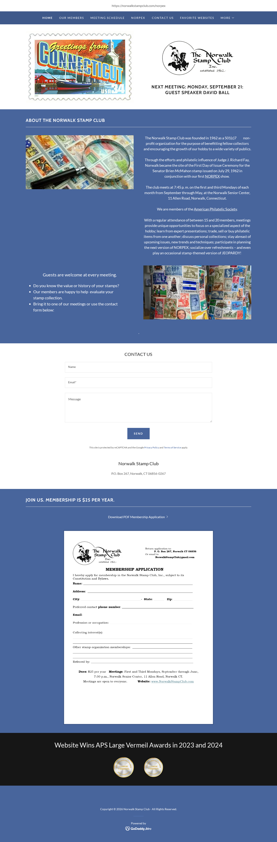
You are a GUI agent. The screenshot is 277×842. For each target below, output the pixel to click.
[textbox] (138, 367)
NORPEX (212, 176)
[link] (197, 60)
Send (138, 433)
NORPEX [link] (138, 17)
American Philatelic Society (215, 209)
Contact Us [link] (163, 17)
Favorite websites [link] (197, 17)
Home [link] (47, 17)
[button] (228, 17)
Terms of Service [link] (172, 447)
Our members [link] (71, 17)
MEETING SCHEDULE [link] (107, 17)
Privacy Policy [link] (151, 447)
